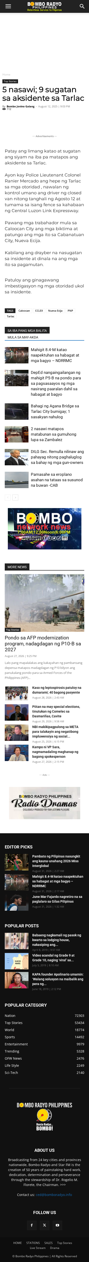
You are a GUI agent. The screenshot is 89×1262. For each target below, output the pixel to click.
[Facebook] (32, 1225)
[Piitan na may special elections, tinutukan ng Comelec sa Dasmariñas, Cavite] (16, 712)
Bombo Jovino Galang (20, 106)
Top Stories (10, 81)
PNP (70, 310)
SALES (48, 1243)
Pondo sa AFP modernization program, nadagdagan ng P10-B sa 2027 (43, 643)
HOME (17, 1243)
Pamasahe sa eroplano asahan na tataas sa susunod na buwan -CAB (57, 480)
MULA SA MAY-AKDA (23, 337)
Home (6, 74)
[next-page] (15, 497)
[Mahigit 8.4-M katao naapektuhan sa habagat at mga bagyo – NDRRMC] (16, 355)
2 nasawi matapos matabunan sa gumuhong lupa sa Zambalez (53, 434)
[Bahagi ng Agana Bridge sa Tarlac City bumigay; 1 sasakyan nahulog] (16, 411)
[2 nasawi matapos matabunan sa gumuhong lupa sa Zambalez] (16, 434)
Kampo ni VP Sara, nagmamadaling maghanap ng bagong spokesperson (55, 751)
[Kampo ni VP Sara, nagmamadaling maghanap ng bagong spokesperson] (16, 753)
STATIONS (33, 1243)
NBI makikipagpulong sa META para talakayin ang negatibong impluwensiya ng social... (55, 731)
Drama (54, 1248)
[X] (44, 1225)
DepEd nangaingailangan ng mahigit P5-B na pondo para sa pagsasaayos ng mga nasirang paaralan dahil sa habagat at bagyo (56, 383)
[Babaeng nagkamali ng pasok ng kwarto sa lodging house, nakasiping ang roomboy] (16, 941)
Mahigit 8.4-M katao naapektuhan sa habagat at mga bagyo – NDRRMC (55, 355)
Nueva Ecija (55, 310)
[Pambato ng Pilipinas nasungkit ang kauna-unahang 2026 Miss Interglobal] (16, 862)
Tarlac (10, 316)
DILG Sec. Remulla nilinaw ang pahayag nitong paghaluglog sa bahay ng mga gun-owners (57, 457)
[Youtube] (57, 1225)
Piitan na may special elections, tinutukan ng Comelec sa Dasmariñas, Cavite (56, 711)
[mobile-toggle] (8, 6)
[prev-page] (8, 497)
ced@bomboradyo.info (54, 1194)
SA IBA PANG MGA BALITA (27, 331)
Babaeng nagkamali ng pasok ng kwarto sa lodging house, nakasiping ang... (56, 940)
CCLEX (39, 310)
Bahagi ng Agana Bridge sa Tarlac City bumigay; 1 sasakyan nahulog (55, 411)
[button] (82, 6)
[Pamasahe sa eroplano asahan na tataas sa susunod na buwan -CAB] (16, 480)
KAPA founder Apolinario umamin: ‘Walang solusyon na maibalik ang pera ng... (58, 979)
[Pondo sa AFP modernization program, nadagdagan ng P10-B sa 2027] (44, 603)
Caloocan (24, 310)
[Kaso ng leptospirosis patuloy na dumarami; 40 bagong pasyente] (16, 693)
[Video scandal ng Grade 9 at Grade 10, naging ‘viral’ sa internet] (16, 961)
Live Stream (38, 1248)
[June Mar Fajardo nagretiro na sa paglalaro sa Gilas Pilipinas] (16, 902)
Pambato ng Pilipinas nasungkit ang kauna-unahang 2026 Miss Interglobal (56, 861)
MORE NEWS (17, 567)
